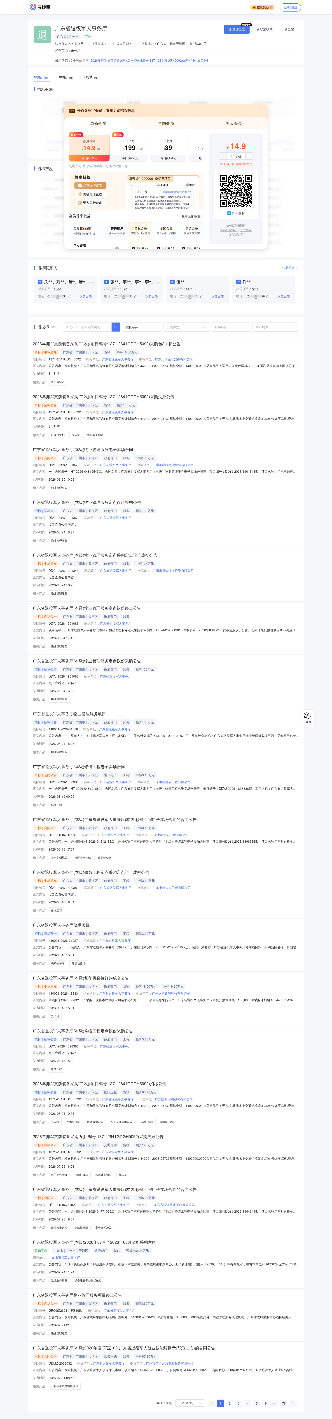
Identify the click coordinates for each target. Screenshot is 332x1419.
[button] (223, 156)
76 (284, 1403)
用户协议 (246, 230)
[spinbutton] (232, 156)
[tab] (44, 77)
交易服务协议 (228, 230)
